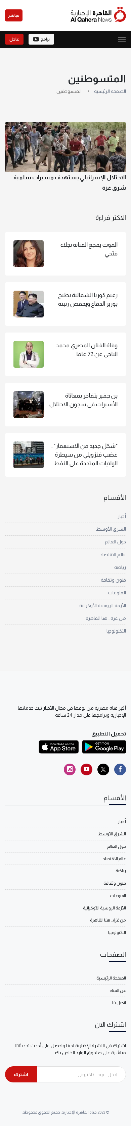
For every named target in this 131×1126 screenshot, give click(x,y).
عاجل (14, 39)
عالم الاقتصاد (113, 554)
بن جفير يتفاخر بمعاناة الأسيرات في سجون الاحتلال (83, 400)
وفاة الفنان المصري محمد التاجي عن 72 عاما (87, 349)
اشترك (21, 1074)
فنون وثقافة (113, 580)
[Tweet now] (103, 769)
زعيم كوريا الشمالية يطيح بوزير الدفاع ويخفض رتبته (88, 299)
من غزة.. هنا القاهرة (106, 618)
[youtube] (86, 769)
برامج (45, 39)
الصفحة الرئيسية (110, 91)
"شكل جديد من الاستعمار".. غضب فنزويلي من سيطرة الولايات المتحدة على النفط (84, 454)
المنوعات (117, 592)
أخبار (122, 516)
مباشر (13, 15)
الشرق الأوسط (111, 529)
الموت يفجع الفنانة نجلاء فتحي (89, 249)
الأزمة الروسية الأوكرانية (102, 605)
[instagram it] (70, 769)
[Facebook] (120, 769)
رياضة (120, 567)
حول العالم (115, 541)
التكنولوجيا (116, 631)
